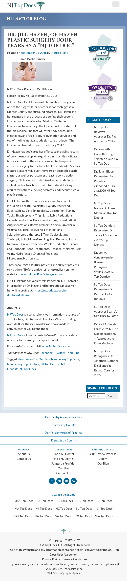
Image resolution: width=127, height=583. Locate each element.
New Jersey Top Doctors (23, 364)
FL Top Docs (65, 501)
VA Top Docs (63, 516)
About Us (24, 454)
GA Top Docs (84, 501)
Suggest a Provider (63, 463)
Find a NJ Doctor (63, 454)
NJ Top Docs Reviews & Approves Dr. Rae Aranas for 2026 (105, 134)
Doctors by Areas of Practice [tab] (63, 417)
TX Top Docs (83, 516)
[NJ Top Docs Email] (66, 481)
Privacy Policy (51, 559)
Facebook (46, 353)
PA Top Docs (43, 516)
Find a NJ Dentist (63, 458)
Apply (103, 458)
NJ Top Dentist (50, 364)
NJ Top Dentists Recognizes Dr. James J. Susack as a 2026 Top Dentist (105, 235)
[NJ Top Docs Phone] (74, 481)
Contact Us (24, 458)
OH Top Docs (23, 516)
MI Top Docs (43, 508)
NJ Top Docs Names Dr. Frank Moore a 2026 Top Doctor (105, 210)
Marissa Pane (59, 52)
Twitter (60, 353)
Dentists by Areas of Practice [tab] (63, 432)
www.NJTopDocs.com (56, 346)
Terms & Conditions (74, 559)
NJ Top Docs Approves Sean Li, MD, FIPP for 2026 (106, 311)
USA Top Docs (24, 501)
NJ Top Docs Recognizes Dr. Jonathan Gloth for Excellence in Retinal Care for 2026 (106, 363)
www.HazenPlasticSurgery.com (41, 274)
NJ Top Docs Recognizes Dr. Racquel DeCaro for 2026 (104, 291)
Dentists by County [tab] (63, 440)
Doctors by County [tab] (63, 425)
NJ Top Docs (15, 314)
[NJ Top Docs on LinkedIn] (59, 481)
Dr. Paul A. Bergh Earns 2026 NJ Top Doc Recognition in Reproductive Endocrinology (106, 333)
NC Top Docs (63, 508)
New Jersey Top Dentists (33, 359)
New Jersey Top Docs (65, 359)
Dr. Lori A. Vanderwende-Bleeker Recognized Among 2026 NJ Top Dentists (104, 264)
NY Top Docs (104, 508)
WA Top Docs (104, 516)
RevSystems (75, 573)
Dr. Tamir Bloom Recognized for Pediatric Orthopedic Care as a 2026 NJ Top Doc (105, 183)
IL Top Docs (104, 501)
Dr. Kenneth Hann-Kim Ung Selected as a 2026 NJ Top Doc (106, 156)
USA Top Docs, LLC (51, 545)
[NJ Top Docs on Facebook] (52, 481)
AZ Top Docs (45, 501)
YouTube (74, 353)
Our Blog (63, 468)
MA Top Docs (23, 508)
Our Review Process (103, 454)
